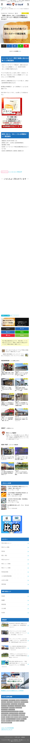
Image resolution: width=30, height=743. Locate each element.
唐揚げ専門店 (21, 715)
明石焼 (13, 496)
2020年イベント (5, 700)
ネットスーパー (12, 709)
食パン (17, 720)
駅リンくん (22, 720)
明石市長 (16, 717)
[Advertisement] (15, 246)
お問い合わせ (17, 737)
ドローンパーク (4, 709)
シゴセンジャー (11, 705)
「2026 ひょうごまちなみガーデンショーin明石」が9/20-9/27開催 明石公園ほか (18, 655)
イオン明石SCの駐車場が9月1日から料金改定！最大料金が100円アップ (18, 648)
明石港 (20, 717)
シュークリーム (18, 705)
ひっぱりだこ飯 (10, 702)
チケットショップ (5, 707)
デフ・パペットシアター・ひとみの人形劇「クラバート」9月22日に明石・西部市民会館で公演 (18, 640)
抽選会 (12, 717)
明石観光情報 (14, 508)
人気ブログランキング (6, 729)
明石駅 (3, 596)
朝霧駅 (3, 600)
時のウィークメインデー (10, 718)
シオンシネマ (4, 705)
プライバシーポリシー (9, 737)
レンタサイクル (22, 713)
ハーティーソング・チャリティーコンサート (10, 711)
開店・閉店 (4, 555)
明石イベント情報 (15, 489)
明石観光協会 (25, 717)
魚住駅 (3, 612)
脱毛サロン (8, 720)
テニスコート (12, 707)
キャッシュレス (14, 703)
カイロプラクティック (6, 703)
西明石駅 (3, 604)
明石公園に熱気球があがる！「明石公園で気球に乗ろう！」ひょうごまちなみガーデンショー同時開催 (14, 664)
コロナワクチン (21, 703)
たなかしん (4, 702)
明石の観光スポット (6, 543)
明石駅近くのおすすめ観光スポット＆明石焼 (12, 690)
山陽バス (7, 717)
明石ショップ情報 (6, 315)
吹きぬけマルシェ (15, 715)
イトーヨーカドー (15, 315)
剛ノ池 (9, 715)
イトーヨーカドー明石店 (14, 171)
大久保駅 (3, 608)
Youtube (17, 700)
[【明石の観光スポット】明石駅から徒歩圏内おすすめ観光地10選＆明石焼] (15, 688)
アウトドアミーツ (24, 702)
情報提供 (23, 737)
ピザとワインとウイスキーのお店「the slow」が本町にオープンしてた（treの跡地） (18, 632)
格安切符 (18, 718)
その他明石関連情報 (6, 576)
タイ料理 (23, 705)
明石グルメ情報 (18, 496)
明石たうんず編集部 (11, 432)
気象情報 (3, 720)
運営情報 (3, 584)
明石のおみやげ (5, 559)
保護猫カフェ (4, 715)
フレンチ (21, 711)
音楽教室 (13, 720)
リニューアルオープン (13, 713)
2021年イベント (12, 700)
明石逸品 (3, 718)
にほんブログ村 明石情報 (7, 727)
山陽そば (3, 717)
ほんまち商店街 (17, 702)
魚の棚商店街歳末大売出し (7, 722)
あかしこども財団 (24, 700)
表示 (20, 51)
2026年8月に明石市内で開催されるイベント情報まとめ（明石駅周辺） (18, 625)
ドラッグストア (19, 707)
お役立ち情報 (4, 580)
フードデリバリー (5, 713)
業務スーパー (23, 718)
